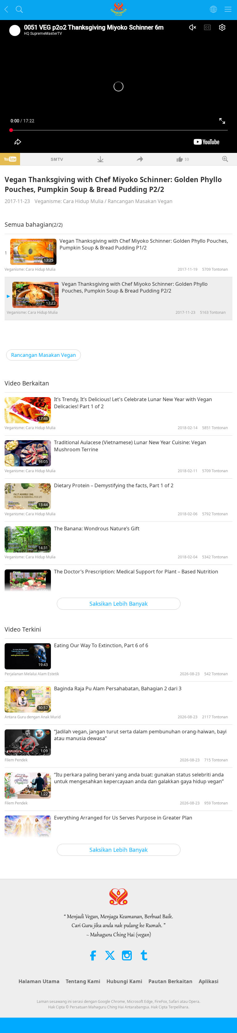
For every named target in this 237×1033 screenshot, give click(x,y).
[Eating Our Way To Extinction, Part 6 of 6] (28, 656)
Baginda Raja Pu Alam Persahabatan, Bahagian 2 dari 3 (117, 688)
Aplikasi (208, 981)
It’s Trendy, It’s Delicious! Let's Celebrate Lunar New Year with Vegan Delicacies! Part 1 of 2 (133, 402)
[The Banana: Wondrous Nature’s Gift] (28, 539)
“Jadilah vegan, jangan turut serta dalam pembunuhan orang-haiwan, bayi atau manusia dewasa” (140, 735)
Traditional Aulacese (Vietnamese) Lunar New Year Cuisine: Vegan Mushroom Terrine (130, 446)
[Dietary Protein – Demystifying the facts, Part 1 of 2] (28, 496)
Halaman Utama (39, 981)
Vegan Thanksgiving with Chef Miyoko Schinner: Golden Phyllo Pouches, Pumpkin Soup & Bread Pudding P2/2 (135, 287)
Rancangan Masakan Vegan (140, 201)
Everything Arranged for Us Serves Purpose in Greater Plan (123, 817)
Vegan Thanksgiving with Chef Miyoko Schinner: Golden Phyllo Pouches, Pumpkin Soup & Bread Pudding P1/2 (144, 244)
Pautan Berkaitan (170, 981)
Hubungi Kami (124, 981)
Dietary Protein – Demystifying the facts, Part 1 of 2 (113, 485)
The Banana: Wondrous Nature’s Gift (96, 528)
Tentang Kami (83, 981)
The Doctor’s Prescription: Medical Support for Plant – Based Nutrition (136, 571)
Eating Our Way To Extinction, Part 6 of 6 (101, 645)
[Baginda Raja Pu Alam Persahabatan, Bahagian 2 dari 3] (28, 699)
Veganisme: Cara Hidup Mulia (69, 201)
